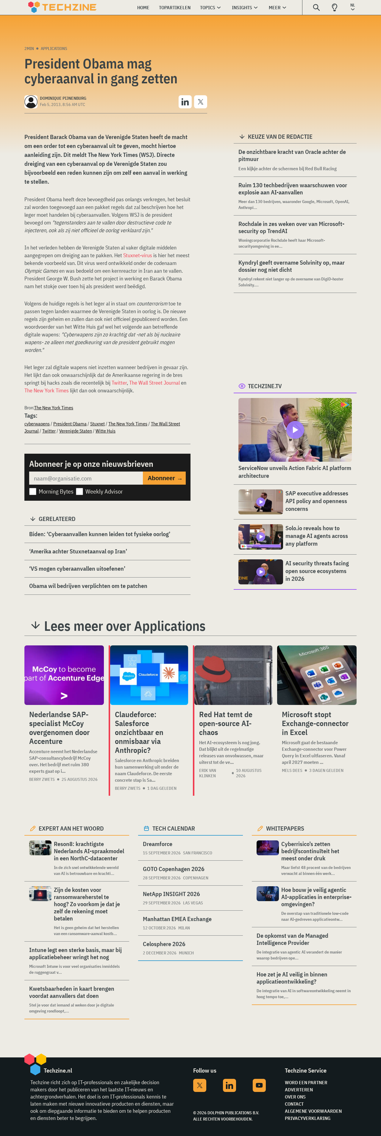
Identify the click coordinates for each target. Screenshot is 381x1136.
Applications (54, 48)
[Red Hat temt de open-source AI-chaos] (233, 675)
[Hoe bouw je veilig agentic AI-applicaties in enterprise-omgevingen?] (268, 904)
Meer (275, 7)
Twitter (119, 382)
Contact (294, 1104)
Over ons (295, 1097)
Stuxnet (97, 424)
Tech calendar (173, 828)
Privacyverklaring (307, 1118)
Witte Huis (105, 431)
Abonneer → (165, 478)
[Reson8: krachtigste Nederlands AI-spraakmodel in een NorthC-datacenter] (40, 858)
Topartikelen (174, 7)
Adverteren (299, 1090)
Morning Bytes (56, 491)
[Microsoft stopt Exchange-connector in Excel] (317, 675)
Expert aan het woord (71, 828)
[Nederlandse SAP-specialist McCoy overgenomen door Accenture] (64, 675)
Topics (207, 7)
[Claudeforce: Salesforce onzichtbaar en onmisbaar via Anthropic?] (149, 675)
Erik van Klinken (207, 773)
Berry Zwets (42, 779)
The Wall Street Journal (154, 382)
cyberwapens (37, 424)
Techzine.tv (265, 386)
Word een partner (306, 1082)
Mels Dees (292, 770)
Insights (242, 7)
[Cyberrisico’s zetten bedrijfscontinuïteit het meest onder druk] (268, 858)
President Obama (70, 424)
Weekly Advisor (104, 491)
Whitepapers (285, 828)
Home (143, 7)
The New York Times (46, 390)
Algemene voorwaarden (313, 1111)
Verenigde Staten (75, 431)
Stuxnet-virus (137, 255)
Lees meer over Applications (125, 625)
